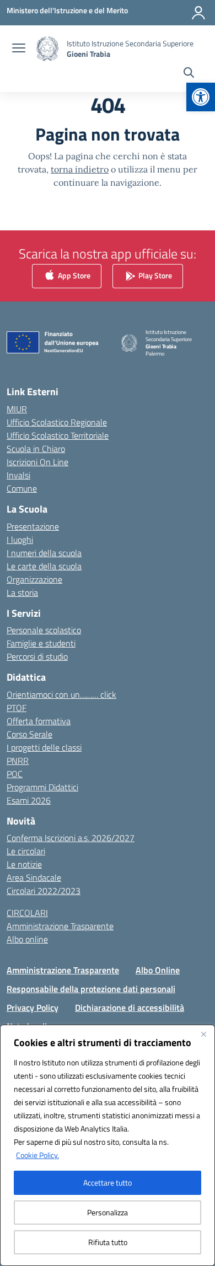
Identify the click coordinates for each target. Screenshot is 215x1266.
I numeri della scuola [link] (44, 552)
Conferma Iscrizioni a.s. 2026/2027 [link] (71, 837)
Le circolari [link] (26, 851)
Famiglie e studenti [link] (41, 643)
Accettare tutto (107, 1182)
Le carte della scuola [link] (44, 566)
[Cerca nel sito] (188, 74)
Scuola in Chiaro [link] (36, 448)
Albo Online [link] (158, 970)
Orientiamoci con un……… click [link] (61, 694)
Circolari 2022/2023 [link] (43, 890)
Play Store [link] (154, 275)
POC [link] (15, 773)
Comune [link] (22, 488)
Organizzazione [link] (34, 579)
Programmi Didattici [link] (42, 787)
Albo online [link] (27, 939)
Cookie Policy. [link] (37, 1155)
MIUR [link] (17, 409)
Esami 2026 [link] (29, 800)
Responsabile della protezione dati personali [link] (91, 988)
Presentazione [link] (33, 526)
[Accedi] (198, 13)
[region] (107, 1145)
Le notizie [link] (24, 864)
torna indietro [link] (80, 169)
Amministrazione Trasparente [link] (60, 926)
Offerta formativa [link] (39, 721)
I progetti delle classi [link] (44, 747)
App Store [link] (73, 275)
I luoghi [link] (20, 539)
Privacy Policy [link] (32, 1007)
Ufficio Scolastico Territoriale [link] (58, 435)
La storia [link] (22, 592)
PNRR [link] (18, 760)
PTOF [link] (16, 707)
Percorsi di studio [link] (37, 656)
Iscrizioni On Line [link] (37, 461)
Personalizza (107, 1212)
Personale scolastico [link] (44, 630)
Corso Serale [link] (29, 734)
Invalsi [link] (18, 475)
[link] (200, 97)
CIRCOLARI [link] (27, 912)
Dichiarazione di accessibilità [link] (129, 1007)
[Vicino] (203, 1034)
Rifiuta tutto (107, 1242)
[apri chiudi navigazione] (18, 49)
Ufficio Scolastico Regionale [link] (57, 422)
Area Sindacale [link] (34, 877)
